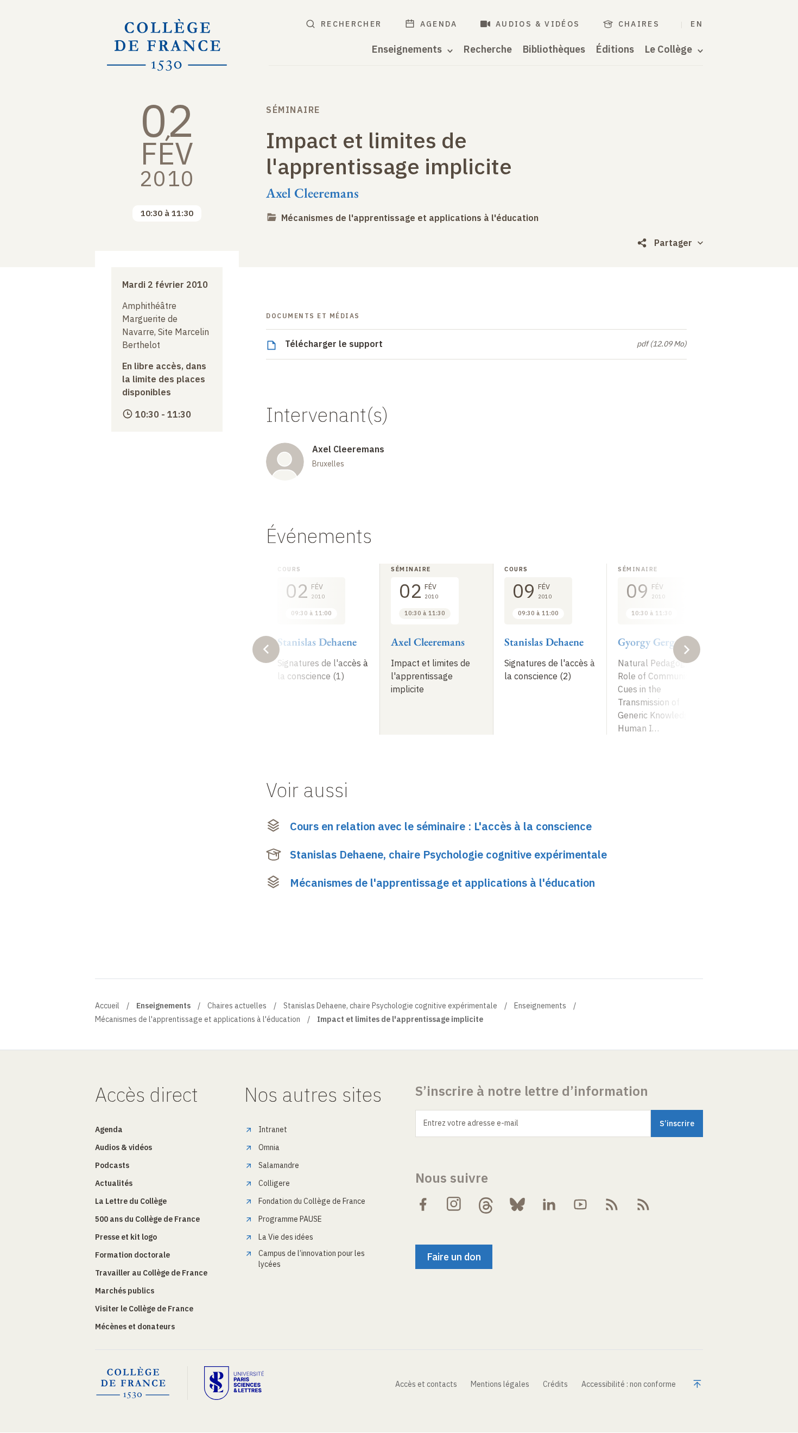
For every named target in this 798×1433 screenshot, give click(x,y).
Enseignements (540, 1006)
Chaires (639, 24)
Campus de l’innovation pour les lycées (311, 1258)
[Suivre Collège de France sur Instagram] (454, 1204)
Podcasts (112, 1165)
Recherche (488, 49)
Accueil (107, 1006)
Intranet (272, 1129)
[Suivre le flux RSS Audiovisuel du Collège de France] (643, 1204)
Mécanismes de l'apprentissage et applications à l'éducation (410, 217)
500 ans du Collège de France (147, 1219)
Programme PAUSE (290, 1219)
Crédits (555, 1384)
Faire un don (454, 1257)
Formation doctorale (132, 1255)
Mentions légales (500, 1384)
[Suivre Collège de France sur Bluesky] (517, 1204)
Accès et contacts (426, 1384)
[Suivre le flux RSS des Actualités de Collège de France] (611, 1204)
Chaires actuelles (237, 1006)
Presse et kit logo (126, 1237)
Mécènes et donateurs (135, 1326)
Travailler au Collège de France (151, 1273)
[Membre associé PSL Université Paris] (234, 1383)
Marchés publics (124, 1291)
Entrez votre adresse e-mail (470, 1123)
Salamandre (278, 1165)
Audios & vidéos (538, 24)
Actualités (113, 1183)
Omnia (269, 1147)
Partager (673, 242)
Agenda (439, 24)
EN (697, 24)
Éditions (615, 49)
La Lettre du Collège (131, 1201)
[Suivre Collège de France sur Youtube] (580, 1204)
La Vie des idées (285, 1237)
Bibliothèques (554, 49)
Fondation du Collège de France (311, 1201)
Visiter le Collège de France (144, 1309)
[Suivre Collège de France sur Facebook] (422, 1204)
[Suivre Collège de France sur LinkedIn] (548, 1204)
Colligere (274, 1183)
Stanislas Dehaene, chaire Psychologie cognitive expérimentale (448, 854)
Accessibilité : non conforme (628, 1384)
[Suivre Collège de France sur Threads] (485, 1204)
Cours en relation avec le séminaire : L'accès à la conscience (441, 826)
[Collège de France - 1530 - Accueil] (167, 45)
